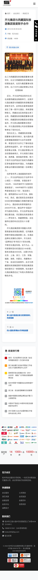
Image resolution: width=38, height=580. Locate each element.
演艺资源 (5, 496)
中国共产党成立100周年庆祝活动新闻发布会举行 (20, 404)
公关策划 (22, 492)
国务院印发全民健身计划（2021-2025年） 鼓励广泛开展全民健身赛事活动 (20, 375)
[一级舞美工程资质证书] (12, 560)
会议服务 (5, 492)
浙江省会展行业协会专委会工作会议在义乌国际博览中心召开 (20, 366)
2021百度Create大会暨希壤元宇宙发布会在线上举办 (20, 412)
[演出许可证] (25, 555)
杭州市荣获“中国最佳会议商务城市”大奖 (20, 384)
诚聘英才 (5, 508)
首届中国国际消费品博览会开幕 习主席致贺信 (20, 397)
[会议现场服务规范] (13, 555)
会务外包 (5, 504)
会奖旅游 (22, 496)
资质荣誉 (22, 504)
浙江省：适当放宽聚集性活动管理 (20, 390)
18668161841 (10, 528)
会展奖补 (22, 500)
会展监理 (5, 500)
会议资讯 (16, 13)
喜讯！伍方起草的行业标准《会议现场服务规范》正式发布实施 (20, 358)
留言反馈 (8, 535)
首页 (8, 13)
